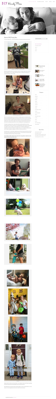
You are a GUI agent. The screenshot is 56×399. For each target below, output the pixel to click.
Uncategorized (37, 124)
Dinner (36, 101)
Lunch (36, 119)
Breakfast (36, 96)
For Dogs (36, 104)
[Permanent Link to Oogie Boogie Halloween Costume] (37, 76)
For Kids (36, 106)
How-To (46, 1)
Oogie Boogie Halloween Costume (42, 75)
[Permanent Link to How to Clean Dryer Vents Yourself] (37, 72)
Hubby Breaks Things (37, 116)
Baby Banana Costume (38, 133)
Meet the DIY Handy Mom (32, 1)
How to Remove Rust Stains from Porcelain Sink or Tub (42, 66)
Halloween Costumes (40, 1)
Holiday (36, 111)
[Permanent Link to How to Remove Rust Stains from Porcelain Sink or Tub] (37, 67)
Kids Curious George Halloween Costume (40, 134)
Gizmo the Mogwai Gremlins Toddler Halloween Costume (42, 80)
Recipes (50, 1)
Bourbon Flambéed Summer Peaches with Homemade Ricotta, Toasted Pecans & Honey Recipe (42, 85)
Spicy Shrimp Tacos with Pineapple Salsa (40, 135)
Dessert (36, 99)
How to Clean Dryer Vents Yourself (42, 70)
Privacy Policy (14, 397)
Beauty (54, 1)
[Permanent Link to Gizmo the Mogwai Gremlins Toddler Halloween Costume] (37, 81)
